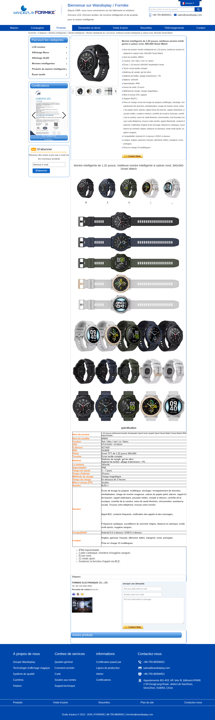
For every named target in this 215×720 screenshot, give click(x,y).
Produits (61, 28)
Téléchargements (174, 28)
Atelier (99, 674)
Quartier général (64, 662)
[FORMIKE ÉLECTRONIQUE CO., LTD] (34, 14)
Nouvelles (146, 28)
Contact (200, 28)
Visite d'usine (120, 28)
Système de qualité (23, 674)
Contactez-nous (193, 702)
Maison (14, 28)
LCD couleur (38, 47)
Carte (58, 674)
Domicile (32, 33)
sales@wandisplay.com (190, 15)
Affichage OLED (40, 58)
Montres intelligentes (57, 33)
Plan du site (147, 702)
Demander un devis (89, 28)
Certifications (103, 680)
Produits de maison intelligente (49, 69)
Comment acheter (64, 668)
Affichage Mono (40, 52)
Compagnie (37, 28)
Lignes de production (108, 668)
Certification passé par (108, 662)
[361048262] (78, 594)
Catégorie (42, 33)
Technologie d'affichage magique (31, 668)
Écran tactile (38, 74)
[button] (64, 115)
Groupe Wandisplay (24, 662)
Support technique (65, 686)
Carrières (18, 680)
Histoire (17, 686)
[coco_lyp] (73, 594)
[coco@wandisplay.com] (82, 594)
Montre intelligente (76, 33)
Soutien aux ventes (65, 680)
